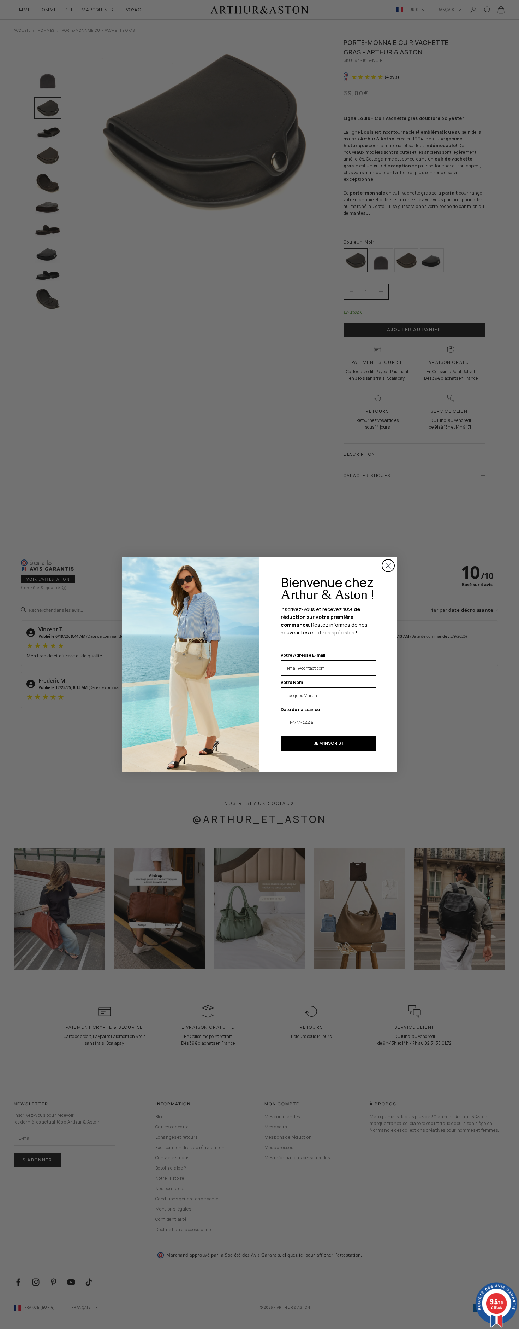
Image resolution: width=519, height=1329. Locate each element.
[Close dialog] (388, 565)
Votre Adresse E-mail (303, 655)
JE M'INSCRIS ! (328, 743)
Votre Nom (292, 682)
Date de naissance (300, 710)
